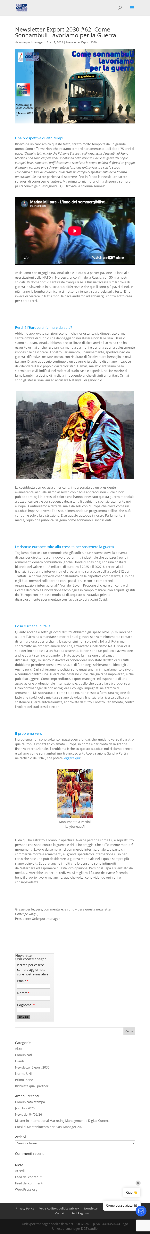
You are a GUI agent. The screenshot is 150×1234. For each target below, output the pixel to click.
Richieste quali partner (31, 1086)
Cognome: (26, 1005)
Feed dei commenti (29, 1183)
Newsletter (91, 1208)
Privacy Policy (25, 1208)
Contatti (60, 1213)
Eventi (19, 1061)
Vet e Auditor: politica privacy (59, 1208)
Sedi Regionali (80, 1213)
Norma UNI (23, 1073)
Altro (18, 1049)
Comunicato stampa (30, 1102)
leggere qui (71, 758)
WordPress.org (26, 1189)
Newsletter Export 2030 (81, 42)
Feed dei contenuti (28, 1177)
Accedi (20, 1171)
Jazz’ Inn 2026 (25, 1108)
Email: (23, 981)
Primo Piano (24, 1080)
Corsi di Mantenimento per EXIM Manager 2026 (49, 1127)
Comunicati (23, 1055)
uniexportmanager (31, 42)
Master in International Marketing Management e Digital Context (62, 1121)
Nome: (23, 993)
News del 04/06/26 (28, 1114)
